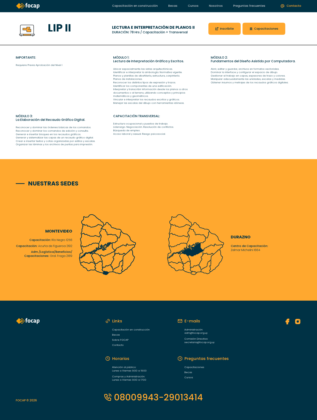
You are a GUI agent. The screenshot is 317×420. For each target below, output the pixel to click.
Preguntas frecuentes (249, 6)
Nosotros (216, 6)
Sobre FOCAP (120, 340)
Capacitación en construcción (135, 6)
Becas (172, 6)
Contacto (118, 345)
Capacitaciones (194, 367)
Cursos (193, 6)
